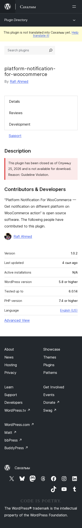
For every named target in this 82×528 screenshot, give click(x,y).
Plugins (48, 365)
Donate (51, 402)
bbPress (13, 440)
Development (19, 124)
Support (15, 135)
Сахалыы (22, 468)
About (9, 349)
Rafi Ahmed (19, 81)
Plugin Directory (16, 20)
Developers (13, 402)
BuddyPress (16, 448)
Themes (49, 357)
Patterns (50, 372)
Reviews (16, 113)
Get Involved (53, 387)
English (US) (69, 310)
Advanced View (17, 320)
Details (14, 101)
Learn (8, 387)
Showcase (51, 349)
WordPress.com (19, 424)
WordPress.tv (17, 410)
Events (48, 395)
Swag (50, 410)
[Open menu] (75, 6)
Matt (10, 432)
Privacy (10, 372)
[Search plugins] (50, 50)
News (9, 357)
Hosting (10, 365)
